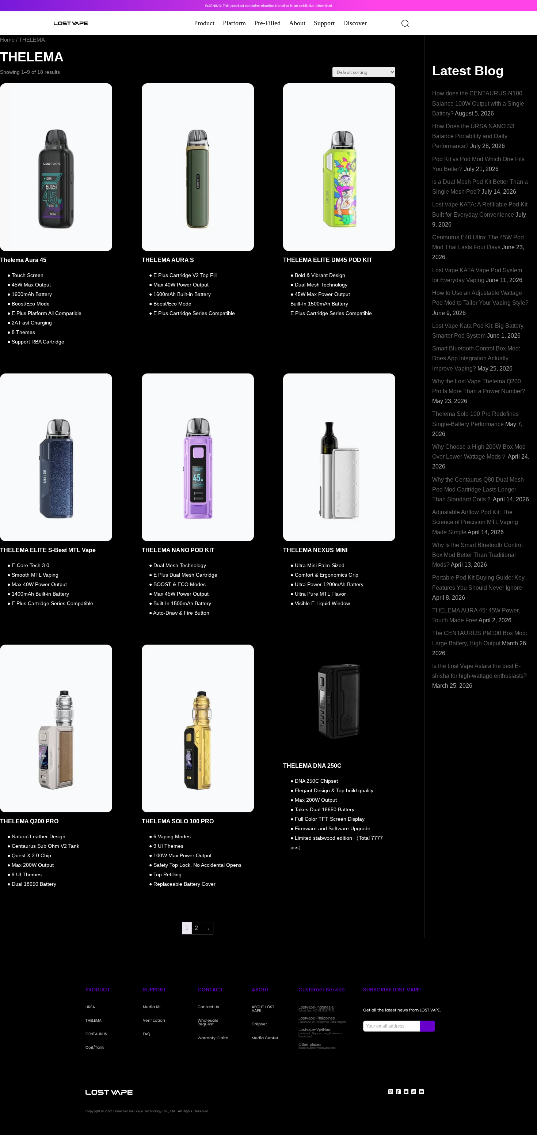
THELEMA (93, 1021)
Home (7, 40)
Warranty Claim (213, 1038)
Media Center (265, 1038)
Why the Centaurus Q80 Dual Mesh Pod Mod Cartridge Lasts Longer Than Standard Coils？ (478, 489)
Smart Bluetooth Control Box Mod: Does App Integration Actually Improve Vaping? (476, 358)
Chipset (259, 1024)
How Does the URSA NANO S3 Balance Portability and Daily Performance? (473, 136)
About (297, 23)
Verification (154, 1021)
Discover (355, 23)
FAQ (146, 1034)
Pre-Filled (267, 23)
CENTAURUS (96, 1034)
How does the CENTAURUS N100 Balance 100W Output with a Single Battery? (478, 103)
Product (204, 23)
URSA (90, 1007)
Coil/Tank (94, 1048)
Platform (234, 23)
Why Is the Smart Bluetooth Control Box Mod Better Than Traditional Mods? (477, 555)
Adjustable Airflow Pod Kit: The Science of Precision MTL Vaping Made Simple (475, 522)
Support (324, 23)
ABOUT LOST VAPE (263, 1009)
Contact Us (208, 1007)
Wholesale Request (208, 1022)
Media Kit (152, 1007)
